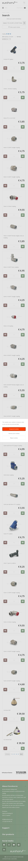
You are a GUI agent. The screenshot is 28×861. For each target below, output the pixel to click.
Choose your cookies (14, 433)
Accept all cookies (14, 429)
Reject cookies (14, 438)
